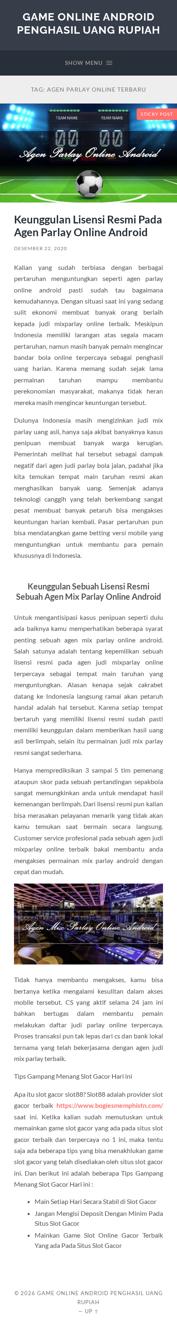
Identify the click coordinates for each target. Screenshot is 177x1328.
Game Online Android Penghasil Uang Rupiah (88, 23)
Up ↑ (92, 1311)
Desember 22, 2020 (40, 248)
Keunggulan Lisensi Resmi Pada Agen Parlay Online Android (88, 226)
